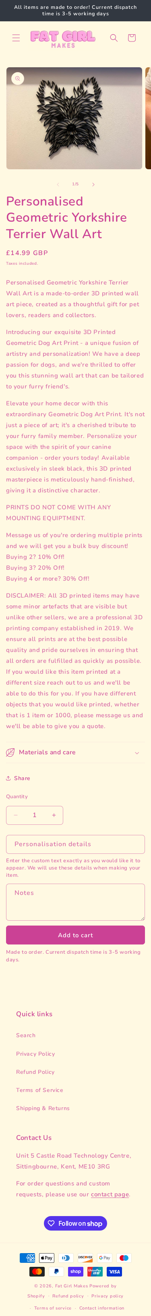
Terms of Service (40, 1090)
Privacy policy (107, 1296)
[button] (16, 38)
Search (26, 1035)
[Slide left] (58, 184)
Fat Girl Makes (71, 1286)
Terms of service (53, 1308)
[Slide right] (93, 184)
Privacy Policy (35, 1054)
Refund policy (68, 1296)
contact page (110, 1194)
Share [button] (22, 778)
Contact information (101, 1308)
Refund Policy (35, 1072)
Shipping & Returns (43, 1108)
